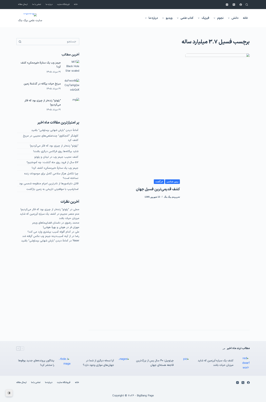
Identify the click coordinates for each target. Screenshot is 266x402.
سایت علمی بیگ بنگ (30, 20)
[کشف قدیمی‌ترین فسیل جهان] (217, 189)
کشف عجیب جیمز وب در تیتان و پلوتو (56, 157)
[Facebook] (241, 4)
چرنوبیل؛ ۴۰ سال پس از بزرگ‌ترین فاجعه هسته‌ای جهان (155, 363)
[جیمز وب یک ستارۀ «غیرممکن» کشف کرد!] (71, 67)
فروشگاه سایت (63, 4)
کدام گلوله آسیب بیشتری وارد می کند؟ (49, 232)
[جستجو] (247, 4)
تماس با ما (36, 4)
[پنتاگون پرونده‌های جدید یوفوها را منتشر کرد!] (64, 363)
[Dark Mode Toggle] (9, 393)
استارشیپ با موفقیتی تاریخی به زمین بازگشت (52, 189)
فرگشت (159, 181)
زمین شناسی (172, 181)
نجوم (220, 18)
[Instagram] (227, 4)
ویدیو (169, 18)
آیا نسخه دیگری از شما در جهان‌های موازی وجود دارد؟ (98, 363)
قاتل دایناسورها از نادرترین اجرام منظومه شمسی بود (48, 184)
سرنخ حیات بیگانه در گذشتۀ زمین (42, 84)
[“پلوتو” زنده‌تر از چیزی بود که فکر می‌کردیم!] (71, 105)
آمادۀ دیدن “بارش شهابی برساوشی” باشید (54, 130)
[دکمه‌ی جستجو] (20, 41)
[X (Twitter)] (234, 4)
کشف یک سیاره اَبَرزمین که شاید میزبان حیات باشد (215, 363)
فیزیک (205, 18)
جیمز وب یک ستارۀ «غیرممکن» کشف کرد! (55, 168)
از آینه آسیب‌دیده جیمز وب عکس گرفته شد (46, 236)
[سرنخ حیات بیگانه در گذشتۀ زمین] (71, 86)
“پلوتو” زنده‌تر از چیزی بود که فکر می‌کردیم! (54, 146)
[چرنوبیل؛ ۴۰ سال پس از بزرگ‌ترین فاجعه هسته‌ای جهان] (183, 363)
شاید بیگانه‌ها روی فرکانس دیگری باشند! (55, 151)
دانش (234, 18)
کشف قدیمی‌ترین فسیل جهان (158, 189)
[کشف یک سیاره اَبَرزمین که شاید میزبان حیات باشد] (243, 363)
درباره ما (49, 4)
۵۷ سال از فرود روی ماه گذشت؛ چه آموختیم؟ (52, 162)
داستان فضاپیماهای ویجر (46, 223)
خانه (76, 4)
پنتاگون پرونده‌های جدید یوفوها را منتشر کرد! (36, 363)
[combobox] (51, 41)
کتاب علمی (186, 18)
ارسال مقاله (23, 4)
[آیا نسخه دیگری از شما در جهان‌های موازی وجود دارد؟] (124, 363)
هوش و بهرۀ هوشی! (54, 227)
